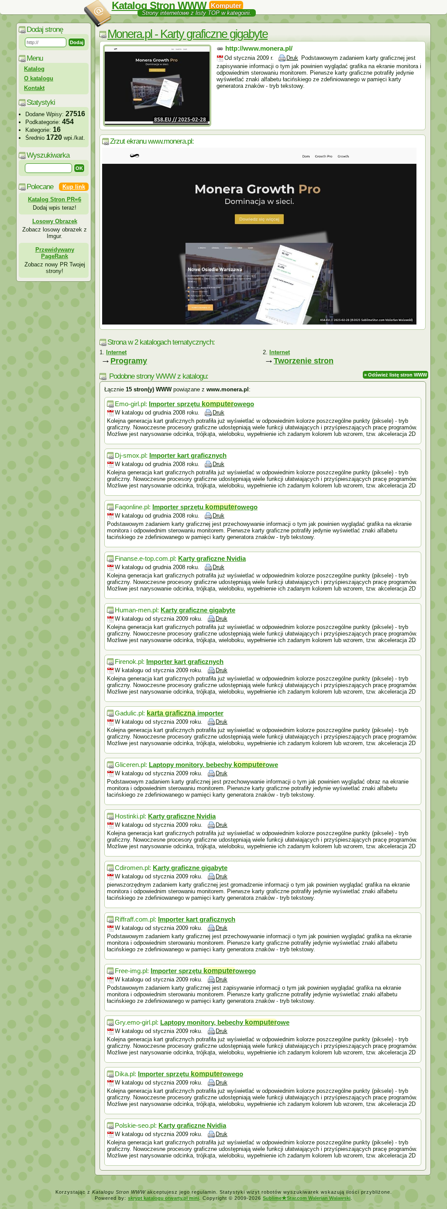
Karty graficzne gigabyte (198, 610)
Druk (292, 58)
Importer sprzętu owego (201, 404)
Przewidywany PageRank (54, 252)
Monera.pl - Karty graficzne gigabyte (187, 34)
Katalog (34, 69)
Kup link (73, 186)
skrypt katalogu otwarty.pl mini (163, 1198)
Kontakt (34, 88)
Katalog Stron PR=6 (54, 199)
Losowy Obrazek (54, 221)
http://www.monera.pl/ (258, 48)
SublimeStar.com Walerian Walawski (307, 1198)
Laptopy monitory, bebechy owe (213, 764)
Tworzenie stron (304, 360)
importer (185, 713)
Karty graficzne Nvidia (212, 558)
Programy (128, 360)
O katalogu (38, 78)
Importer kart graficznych (188, 455)
